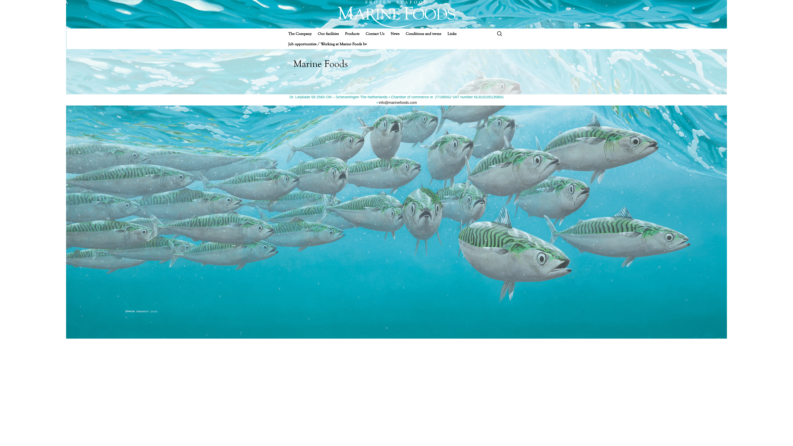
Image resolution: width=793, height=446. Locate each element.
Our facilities (328, 33)
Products (352, 33)
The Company (300, 33)
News (395, 33)
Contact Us (375, 33)
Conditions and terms (423, 33)
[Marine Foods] (397, 14)
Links (452, 33)
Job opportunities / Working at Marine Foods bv (327, 44)
